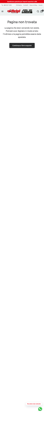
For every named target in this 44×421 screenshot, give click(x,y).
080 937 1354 (7, 5)
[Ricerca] (38, 11)
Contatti (25, 5)
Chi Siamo (19, 5)
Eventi (40, 5)
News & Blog (33, 5)
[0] (41, 11)
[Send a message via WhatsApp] (40, 409)
